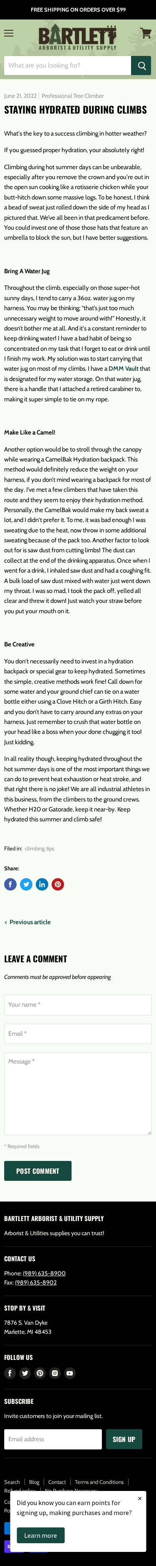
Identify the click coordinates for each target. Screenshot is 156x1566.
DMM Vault (124, 368)
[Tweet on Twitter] (26, 884)
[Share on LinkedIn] (42, 884)
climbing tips (39, 848)
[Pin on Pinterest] (58, 884)
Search (12, 1482)
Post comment (37, 1171)
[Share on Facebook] (10, 884)
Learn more (40, 1535)
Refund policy (20, 1490)
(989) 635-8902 (36, 1282)
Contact (57, 1482)
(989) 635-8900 (44, 1273)
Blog (34, 1482)
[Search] (141, 65)
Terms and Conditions (99, 1482)
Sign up (124, 1439)
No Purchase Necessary (71, 1490)
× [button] (140, 1498)
